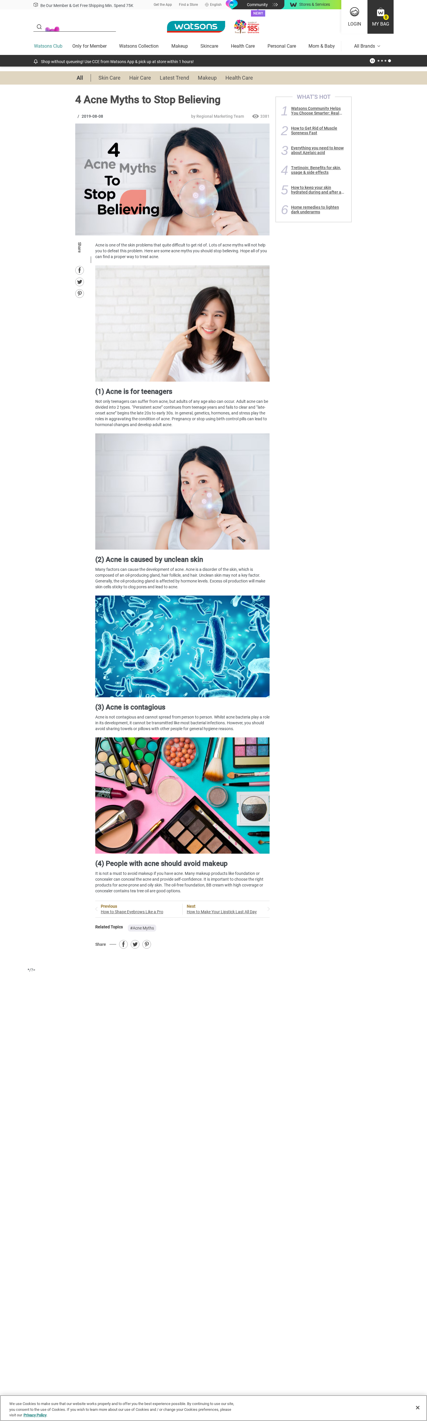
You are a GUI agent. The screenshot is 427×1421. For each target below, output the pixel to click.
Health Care (243, 46)
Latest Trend (174, 78)
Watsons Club (48, 46)
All (80, 78)
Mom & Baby (321, 46)
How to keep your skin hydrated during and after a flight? (316, 189)
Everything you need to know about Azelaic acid (317, 150)
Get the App (163, 5)
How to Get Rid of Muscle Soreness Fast (314, 130)
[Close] (417, 1407)
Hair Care (140, 78)
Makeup (179, 46)
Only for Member (89, 46)
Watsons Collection (139, 46)
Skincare (209, 46)
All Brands (364, 46)
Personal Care (282, 46)
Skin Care (109, 78)
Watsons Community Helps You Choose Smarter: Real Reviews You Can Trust (316, 110)
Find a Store (188, 5)
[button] (380, 17)
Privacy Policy (35, 1415)
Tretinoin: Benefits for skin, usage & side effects (316, 170)
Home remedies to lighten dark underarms (315, 209)
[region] (213, 1408)
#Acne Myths (142, 928)
